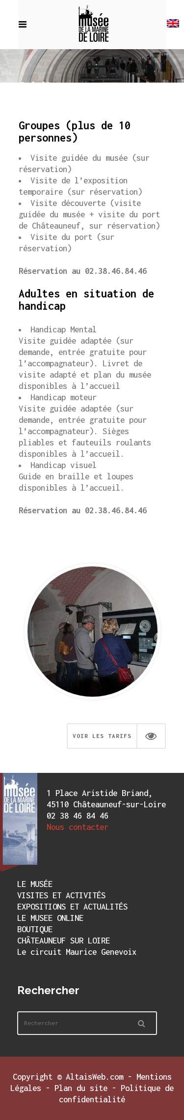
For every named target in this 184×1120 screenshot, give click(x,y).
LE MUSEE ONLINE (50, 918)
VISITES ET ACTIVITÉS (61, 895)
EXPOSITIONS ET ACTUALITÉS (72, 907)
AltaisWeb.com (94, 1077)
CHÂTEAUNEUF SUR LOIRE (63, 940)
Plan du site (80, 1088)
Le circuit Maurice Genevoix (76, 952)
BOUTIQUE (35, 929)
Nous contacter (77, 827)
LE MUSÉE (35, 884)
